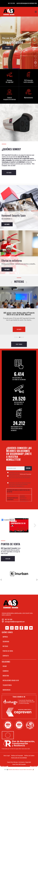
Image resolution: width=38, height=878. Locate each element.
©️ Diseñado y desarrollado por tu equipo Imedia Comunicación (20, 769)
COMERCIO (5, 671)
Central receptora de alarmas (9, 98)
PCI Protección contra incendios (28, 81)
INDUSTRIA (6, 676)
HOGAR (5, 666)
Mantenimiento (28, 97)
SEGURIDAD (6, 641)
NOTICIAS (5, 646)
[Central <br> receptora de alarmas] (9, 92)
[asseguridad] (19, 297)
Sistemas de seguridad (9, 81)
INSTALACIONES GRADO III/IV (11, 680)
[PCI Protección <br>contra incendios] (28, 74)
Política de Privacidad (25, 474)
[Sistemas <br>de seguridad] (9, 74)
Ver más (7, 224)
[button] (35, 57)
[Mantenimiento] (28, 92)
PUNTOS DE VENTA (8, 651)
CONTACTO (6, 656)
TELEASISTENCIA (7, 685)
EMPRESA (5, 637)
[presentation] (11, 282)
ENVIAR (28, 468)
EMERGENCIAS (6, 690)
